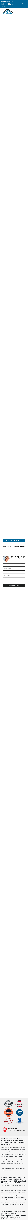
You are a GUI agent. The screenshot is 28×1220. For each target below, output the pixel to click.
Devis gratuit (7, 546)
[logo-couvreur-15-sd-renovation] (7, 12)
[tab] (14, 610)
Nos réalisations (14, 540)
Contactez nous (19, 546)
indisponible (8, 2)
